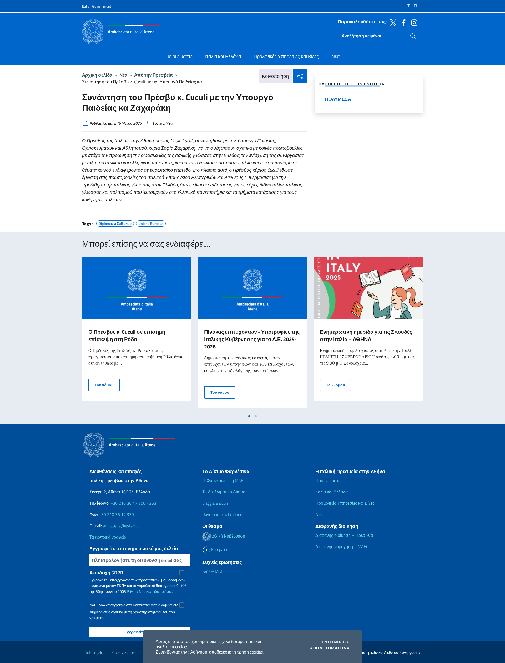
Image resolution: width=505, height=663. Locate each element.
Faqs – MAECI (214, 571)
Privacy (132, 591)
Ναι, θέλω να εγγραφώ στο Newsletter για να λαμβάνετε (133, 605)
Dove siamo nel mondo (222, 514)
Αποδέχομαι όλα (329, 648)
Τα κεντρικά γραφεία (107, 537)
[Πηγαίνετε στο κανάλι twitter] (392, 22)
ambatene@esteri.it (120, 526)
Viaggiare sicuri (215, 503)
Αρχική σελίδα (97, 75)
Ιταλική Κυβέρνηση (227, 536)
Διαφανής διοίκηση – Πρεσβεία (344, 535)
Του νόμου (107, 385)
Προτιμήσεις (335, 642)
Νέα (123, 75)
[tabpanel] (136, 334)
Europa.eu (219, 549)
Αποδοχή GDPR (106, 572)
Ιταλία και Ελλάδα (331, 492)
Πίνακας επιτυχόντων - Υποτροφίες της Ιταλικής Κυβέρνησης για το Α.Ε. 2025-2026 (252, 339)
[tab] (249, 416)
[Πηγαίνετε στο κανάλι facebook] (402, 22)
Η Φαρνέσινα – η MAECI (224, 480)
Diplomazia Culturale (115, 223)
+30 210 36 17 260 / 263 (133, 503)
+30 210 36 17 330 (116, 514)
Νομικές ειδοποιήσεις (156, 591)
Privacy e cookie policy (129, 652)
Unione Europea (150, 223)
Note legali (93, 652)
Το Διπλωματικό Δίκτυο (223, 492)
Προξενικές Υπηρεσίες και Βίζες (345, 503)
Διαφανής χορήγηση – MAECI (342, 546)
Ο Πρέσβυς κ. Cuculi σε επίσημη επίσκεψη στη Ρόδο (126, 335)
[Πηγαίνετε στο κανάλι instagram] (413, 22)
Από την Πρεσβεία (153, 75)
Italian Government (96, 6)
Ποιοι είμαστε (327, 480)
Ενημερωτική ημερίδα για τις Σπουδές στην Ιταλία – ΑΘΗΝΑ (366, 335)
